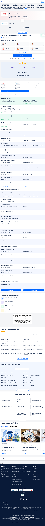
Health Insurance (6, 400)
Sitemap (35, 469)
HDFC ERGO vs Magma (28, 382)
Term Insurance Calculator (17, 473)
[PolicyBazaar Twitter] (21, 499)
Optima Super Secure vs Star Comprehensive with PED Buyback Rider (33, 354)
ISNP (34, 474)
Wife (21, 43)
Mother (36, 48)
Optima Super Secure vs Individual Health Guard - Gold (10, 338)
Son (35, 43)
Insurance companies (26, 471)
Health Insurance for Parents (36, 414)
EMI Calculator (14, 474)
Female (9, 37)
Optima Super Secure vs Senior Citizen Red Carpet (32, 346)
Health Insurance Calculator (17, 479)
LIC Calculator (14, 476)
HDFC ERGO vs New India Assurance (9, 385)
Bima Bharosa (6, 504)
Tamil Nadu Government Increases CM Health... (9, 446)
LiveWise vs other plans (30, 334)
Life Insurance (5, 469)
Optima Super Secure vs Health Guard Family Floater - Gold (33, 338)
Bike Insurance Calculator (16, 484)
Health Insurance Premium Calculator (21, 414)
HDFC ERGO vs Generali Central (8, 380)
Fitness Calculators (16, 469)
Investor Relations (36, 479)
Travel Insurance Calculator (17, 481)
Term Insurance (5, 471)
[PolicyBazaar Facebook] (18, 499)
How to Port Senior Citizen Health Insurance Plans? (29, 446)
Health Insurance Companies (20, 407)
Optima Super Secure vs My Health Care (32, 341)
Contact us (35, 476)
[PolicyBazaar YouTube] (26, 499)
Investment (4, 473)
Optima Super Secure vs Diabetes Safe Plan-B (11, 349)
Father (21, 48)
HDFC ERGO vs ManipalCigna (7, 377)
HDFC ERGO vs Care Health (7, 375)
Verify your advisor (36, 478)
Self (6, 43)
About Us (35, 468)
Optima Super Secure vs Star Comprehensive (33, 349)
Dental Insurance (6, 413)
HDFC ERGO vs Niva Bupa (28, 385)
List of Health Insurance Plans (22, 400)
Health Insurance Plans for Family (7, 407)
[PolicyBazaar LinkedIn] (23, 499)
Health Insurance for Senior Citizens (36, 407)
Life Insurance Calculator (16, 478)
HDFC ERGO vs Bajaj (27, 372)
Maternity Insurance (36, 400)
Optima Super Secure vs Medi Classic (9, 345)
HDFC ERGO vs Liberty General (8, 382)
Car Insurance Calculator (16, 482)
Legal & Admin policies (37, 473)
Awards (23, 473)
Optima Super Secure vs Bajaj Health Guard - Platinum (11, 342)
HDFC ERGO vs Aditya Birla (7, 372)
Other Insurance (5, 476)
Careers (34, 471)
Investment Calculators (17, 468)
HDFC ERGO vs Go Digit (28, 380)
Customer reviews (25, 469)
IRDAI (2, 504)
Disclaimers (3, 458)
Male (4, 37)
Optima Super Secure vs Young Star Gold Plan (11, 353)
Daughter (7, 48)
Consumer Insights (26, 474)
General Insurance (5, 468)
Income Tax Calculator (16, 471)
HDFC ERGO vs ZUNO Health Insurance (31, 377)
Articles (23, 468)
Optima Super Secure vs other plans (16, 334)
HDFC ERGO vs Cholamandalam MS (31, 375)
